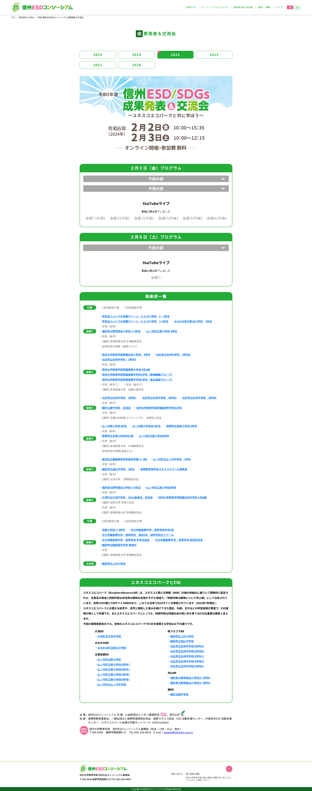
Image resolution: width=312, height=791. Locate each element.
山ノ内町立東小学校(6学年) (114, 669)
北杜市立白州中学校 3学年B (173, 354)
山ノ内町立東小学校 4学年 (161, 331)
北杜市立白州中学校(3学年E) (187, 666)
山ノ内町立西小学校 (109, 659)
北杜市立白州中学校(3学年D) (187, 661)
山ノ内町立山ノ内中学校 (112, 684)
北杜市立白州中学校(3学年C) (187, 656)
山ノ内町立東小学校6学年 (161, 487)
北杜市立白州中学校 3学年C (119, 397)
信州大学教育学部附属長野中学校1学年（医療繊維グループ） (138, 374)
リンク (279, 7)
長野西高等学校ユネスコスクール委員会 (163, 469)
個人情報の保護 (192, 773)
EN (297, 7)
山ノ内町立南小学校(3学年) (114, 674)
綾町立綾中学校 (179, 694)
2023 (175, 54)
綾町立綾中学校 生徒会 (116, 408)
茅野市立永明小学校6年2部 (118, 436)
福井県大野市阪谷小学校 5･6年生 (121, 487)
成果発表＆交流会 (243, 7)
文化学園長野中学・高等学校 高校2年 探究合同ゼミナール (138, 535)
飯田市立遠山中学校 (182, 641)
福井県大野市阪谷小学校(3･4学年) (190, 683)
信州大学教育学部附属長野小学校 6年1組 (126, 369)
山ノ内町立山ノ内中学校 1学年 (172, 459)
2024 (136, 54)
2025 (97, 54)
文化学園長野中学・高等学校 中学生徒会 (126, 540)
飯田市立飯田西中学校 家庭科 (119, 545)
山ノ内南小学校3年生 (114, 426)
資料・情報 (264, 7)
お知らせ (191, 7)
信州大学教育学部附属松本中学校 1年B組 (182, 497)
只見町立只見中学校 (109, 636)
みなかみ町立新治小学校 (112, 648)
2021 (97, 64)
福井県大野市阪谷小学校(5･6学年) (190, 678)
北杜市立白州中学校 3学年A (119, 359)
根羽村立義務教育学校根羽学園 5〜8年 (124, 459)
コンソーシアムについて (214, 7)
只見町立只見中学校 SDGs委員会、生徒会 (127, 497)
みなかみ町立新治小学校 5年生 (193, 321)
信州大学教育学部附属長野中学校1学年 (159, 408)
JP (290, 7)
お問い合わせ (176, 774)
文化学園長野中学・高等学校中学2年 (152, 530)
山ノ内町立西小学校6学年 (154, 436)
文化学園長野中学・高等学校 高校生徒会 (179, 540)
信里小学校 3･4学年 (113, 530)
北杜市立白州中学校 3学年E (199, 397)
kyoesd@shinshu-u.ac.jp (178, 732)
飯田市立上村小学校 (113, 563)
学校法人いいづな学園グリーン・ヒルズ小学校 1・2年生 (136, 316)
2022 (214, 54)
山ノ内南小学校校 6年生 (147, 426)
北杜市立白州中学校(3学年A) (187, 646)
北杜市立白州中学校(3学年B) (187, 651)
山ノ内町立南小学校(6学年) (114, 679)
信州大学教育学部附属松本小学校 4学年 (126, 354)
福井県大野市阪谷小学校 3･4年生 (121, 331)
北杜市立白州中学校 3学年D (159, 397)
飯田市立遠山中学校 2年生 (118, 469)
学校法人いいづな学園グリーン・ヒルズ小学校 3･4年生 (135, 321)
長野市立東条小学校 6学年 (181, 426)
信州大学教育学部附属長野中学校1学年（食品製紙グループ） (138, 379)
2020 (136, 64)
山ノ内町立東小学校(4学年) (114, 664)
